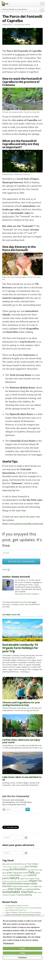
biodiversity (8, 216)
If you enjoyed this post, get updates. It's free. (22, 539)
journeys (24, 602)
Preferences (22, 957)
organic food (34, 878)
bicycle (18, 863)
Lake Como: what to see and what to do (22, 778)
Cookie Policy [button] (21, 937)
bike (22, 864)
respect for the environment (22, 882)
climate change (7, 867)
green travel (22, 872)
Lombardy (20, 54)
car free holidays (31, 864)
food (33, 870)
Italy (31, 872)
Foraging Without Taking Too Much (16, 905)
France (37, 870)
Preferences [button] (8, 943)
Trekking (5, 895)
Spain (24, 889)
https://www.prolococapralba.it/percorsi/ (23, 523)
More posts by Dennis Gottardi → (27, 594)
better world (10, 864)
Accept (22, 948)
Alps (3, 864)
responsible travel (20, 886)
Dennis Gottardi (25, 24)
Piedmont (5, 881)
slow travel (15, 889)
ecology (5, 869)
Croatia (14, 867)
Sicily (40, 886)
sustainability (33, 889)
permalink (6, 607)
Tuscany (20, 894)
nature (21, 604)
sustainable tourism (17, 891)
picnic (5, 479)
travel (39, 892)
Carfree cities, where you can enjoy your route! (21, 741)
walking (28, 894)
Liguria (37, 873)
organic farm (24, 879)
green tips (12, 872)
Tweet (4, 569)
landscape (6, 604)
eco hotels (31, 866)
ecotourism (18, 869)
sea (36, 886)
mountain (15, 875)
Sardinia (31, 886)
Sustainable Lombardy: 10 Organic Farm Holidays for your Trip (20, 648)
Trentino (12, 895)
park (26, 604)
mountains (24, 875)
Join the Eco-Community (21, 561)
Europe (28, 870)
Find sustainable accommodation (14, 9)
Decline (22, 953)
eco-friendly (21, 867)
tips (35, 892)
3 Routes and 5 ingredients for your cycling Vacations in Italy (21, 704)
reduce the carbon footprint (18, 881)
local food (5, 875)
